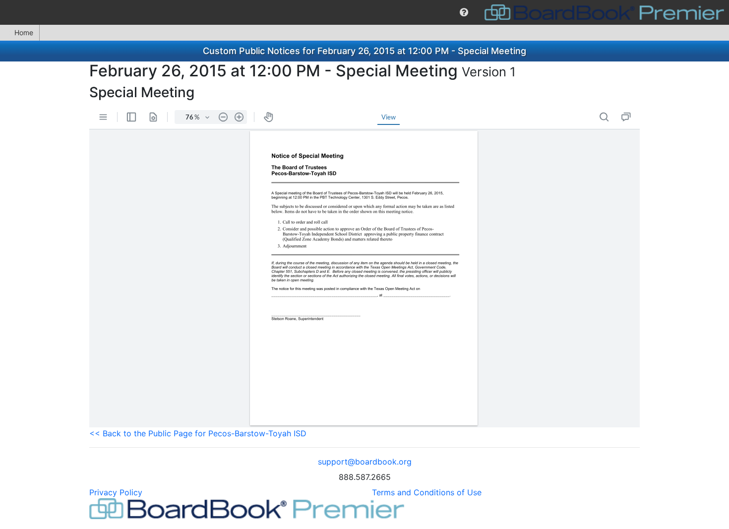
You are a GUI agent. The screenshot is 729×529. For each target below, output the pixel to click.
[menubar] (364, 12)
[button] (464, 12)
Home (23, 32)
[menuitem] (464, 12)
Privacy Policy (115, 492)
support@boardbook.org (365, 462)
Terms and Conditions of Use (427, 492)
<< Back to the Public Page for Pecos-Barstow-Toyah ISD (197, 433)
